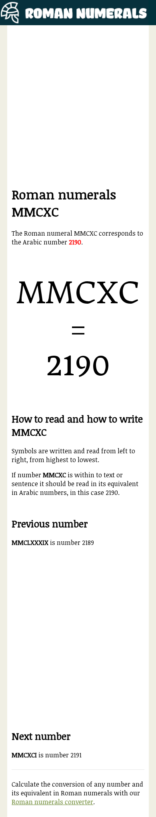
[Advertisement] (78, 108)
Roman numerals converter (52, 801)
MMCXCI (24, 755)
